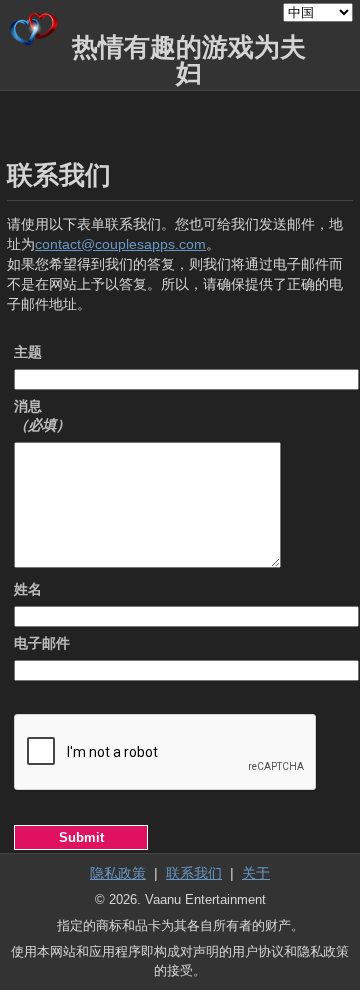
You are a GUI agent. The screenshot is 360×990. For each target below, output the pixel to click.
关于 (256, 873)
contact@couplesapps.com (120, 244)
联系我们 (194, 873)
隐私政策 (118, 873)
